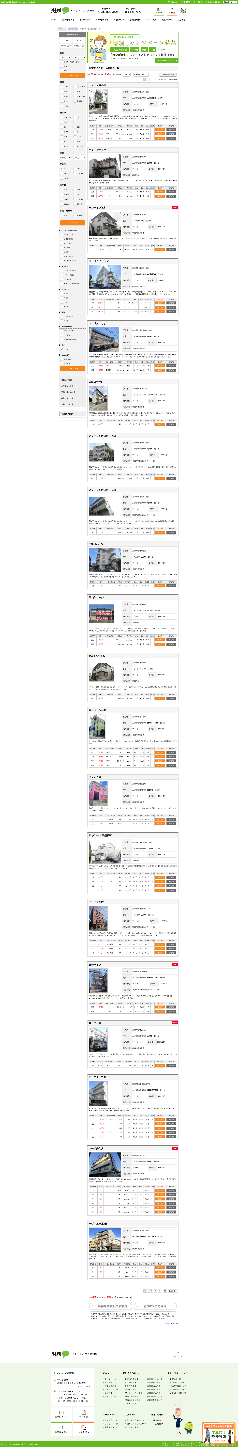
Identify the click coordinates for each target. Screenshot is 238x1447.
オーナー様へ (85, 20)
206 (93, 881)
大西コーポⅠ (95, 381)
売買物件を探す (102, 20)
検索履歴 (199, 2)
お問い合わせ (110, 1396)
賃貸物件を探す (68, 20)
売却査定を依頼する (178, 1393)
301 (92, 756)
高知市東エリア (154, 1383)
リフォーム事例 (111, 1424)
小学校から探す (66, 46)
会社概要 (108, 1383)
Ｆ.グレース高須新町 (100, 835)
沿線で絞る (79, 40)
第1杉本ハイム (97, 597)
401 (92, 312)
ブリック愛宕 (96, 901)
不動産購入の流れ (177, 1383)
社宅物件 (157, 1420)
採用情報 (108, 1393)
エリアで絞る (65, 40)
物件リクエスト (67, 398)
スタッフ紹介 (151, 20)
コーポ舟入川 (96, 1148)
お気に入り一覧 (67, 404)
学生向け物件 (135, 20)
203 (92, 129)
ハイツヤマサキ (97, 150)
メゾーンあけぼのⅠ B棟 (102, 489)
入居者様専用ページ (135, 1420)
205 (92, 196)
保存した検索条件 (214, 2)
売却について (119, 20)
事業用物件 (158, 1424)
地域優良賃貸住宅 (132, 1400)
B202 (93, 819)
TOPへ (54, 20)
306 (93, 1272)
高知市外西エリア (155, 1400)
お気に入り (160, 129)
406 (93, 1208)
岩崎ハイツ (95, 964)
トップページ (110, 1379)
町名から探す (131, 1386)
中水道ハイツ (96, 544)
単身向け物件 (131, 1389)
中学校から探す (79, 46)
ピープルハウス (97, 1077)
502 (93, 953)
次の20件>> (173, 79)
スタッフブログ (111, 1389)
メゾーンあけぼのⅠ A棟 (102, 435)
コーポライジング (99, 261)
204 (93, 890)
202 (92, 640)
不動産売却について (178, 1386)
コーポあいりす (97, 323)
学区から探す (131, 1383)
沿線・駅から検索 (68, 392)
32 (165, 79)
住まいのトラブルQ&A (137, 1424)
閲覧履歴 (187, 2)
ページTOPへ (178, 1356)
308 (93, 1276)
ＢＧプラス (95, 1023)
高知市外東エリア (155, 1396)
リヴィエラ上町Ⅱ (98, 1223)
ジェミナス (95, 777)
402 (93, 948)
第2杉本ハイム (97, 655)
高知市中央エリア (155, 1379)
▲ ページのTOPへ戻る (170, 1323)
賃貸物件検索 (66, 380)
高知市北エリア (154, 1393)
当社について (167, 20)
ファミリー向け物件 (133, 1393)
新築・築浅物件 (132, 1396)
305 (92, 478)
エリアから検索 (67, 386)
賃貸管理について (112, 1420)
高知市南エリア (154, 1389)
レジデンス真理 (97, 85)
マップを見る (85, 1386)
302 (92, 138)
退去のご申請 (132, 1427)
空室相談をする (111, 1427)
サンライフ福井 (97, 207)
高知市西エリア (154, 1386)
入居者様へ (182, 20)
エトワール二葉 (97, 709)
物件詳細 (171, 129)
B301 (92, 532)
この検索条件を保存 (168, 74)
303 (92, 134)
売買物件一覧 (175, 1379)
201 (92, 192)
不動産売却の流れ (177, 1389)
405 (92, 307)
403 (93, 1137)
